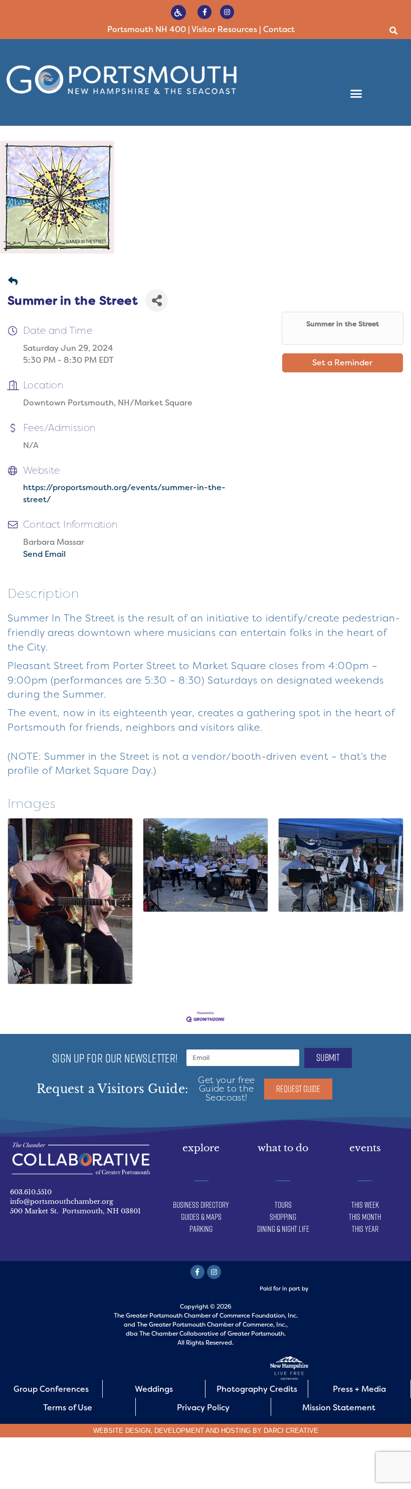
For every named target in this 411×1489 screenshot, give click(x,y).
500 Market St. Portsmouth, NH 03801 (75, 1211)
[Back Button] (13, 282)
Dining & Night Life (283, 1228)
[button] (393, 31)
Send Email (44, 554)
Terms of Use (67, 1407)
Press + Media (359, 1389)
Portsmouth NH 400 (146, 29)
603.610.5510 (31, 1192)
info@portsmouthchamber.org (61, 1201)
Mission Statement (338, 1407)
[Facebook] (204, 12)
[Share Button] (156, 300)
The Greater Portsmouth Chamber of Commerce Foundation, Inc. (206, 1316)
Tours (283, 1204)
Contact (279, 29)
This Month (365, 1216)
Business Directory (201, 1204)
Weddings (154, 1389)
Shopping (283, 1216)
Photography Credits (257, 1389)
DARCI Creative (291, 1430)
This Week (365, 1204)
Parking (201, 1228)
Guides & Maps (201, 1216)
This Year (365, 1228)
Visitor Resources (224, 29)
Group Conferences (51, 1389)
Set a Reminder (342, 362)
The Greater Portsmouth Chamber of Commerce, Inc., (212, 1325)
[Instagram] (227, 12)
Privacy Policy (203, 1407)
